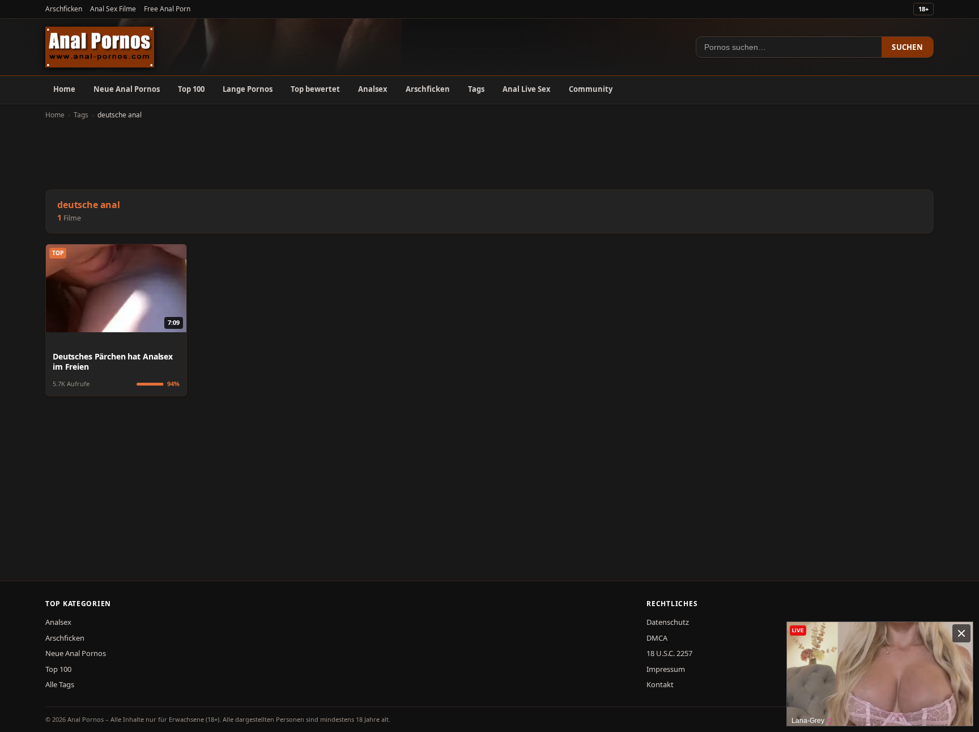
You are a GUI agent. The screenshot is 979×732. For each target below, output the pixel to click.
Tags (476, 89)
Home (64, 89)
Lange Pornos (248, 89)
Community (590, 89)
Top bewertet (315, 89)
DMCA (656, 638)
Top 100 (191, 89)
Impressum (665, 669)
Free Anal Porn (167, 9)
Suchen (907, 47)
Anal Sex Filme (113, 9)
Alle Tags (59, 684)
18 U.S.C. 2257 (669, 653)
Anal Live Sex (527, 89)
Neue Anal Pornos (126, 89)
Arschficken (63, 9)
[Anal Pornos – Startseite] (99, 47)
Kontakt (660, 684)
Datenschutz (667, 622)
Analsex (373, 89)
